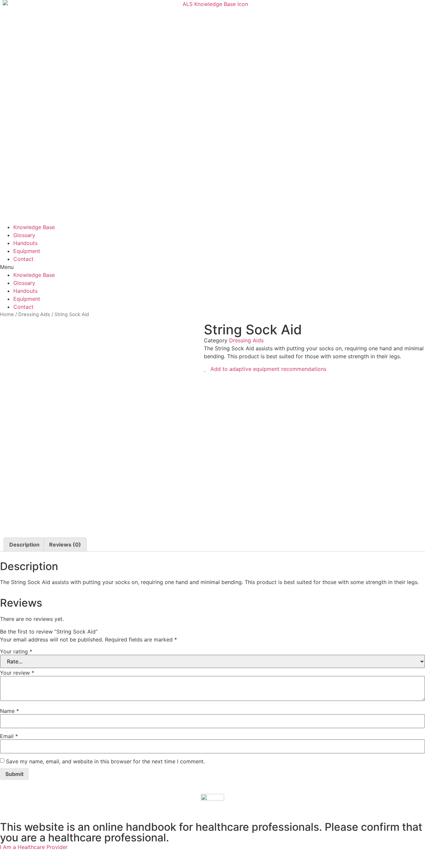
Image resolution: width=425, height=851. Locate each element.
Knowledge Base (34, 227)
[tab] (24, 545)
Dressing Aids (34, 314)
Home (7, 314)
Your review (17, 672)
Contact (23, 259)
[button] (212, 267)
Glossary (24, 235)
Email (9, 736)
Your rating (16, 651)
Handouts (25, 243)
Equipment (26, 251)
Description (24, 544)
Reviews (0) (65, 544)
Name (9, 711)
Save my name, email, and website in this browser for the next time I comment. (105, 761)
